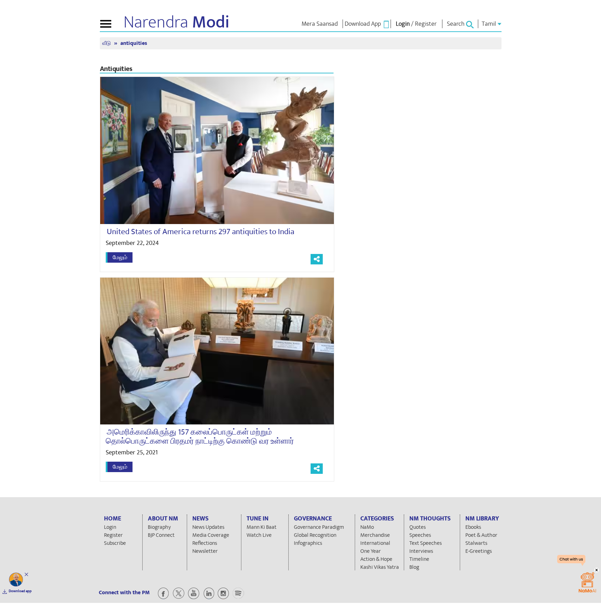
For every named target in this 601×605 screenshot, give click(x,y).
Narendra (176, 22)
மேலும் (120, 257)
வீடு (107, 43)
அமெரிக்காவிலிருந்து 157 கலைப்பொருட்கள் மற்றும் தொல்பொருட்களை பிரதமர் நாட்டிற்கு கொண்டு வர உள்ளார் (200, 436)
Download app (20, 591)
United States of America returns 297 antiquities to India (200, 231)
